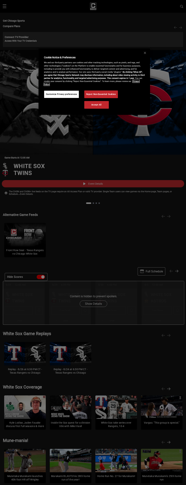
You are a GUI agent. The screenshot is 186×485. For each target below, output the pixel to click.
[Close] (145, 53)
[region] (94, 82)
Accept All (96, 104)
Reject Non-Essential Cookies (101, 94)
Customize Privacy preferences (61, 94)
